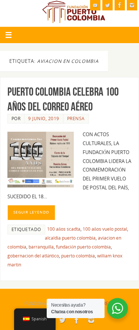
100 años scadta (63, 229)
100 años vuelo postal (105, 229)
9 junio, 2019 (43, 118)
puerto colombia (78, 256)
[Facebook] (120, 5)
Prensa (76, 118)
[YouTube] (95, 5)
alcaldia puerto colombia (70, 238)
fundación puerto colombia (83, 247)
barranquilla (41, 247)
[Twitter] (107, 5)
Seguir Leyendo (31, 212)
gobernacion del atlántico (33, 256)
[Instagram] (132, 5)
